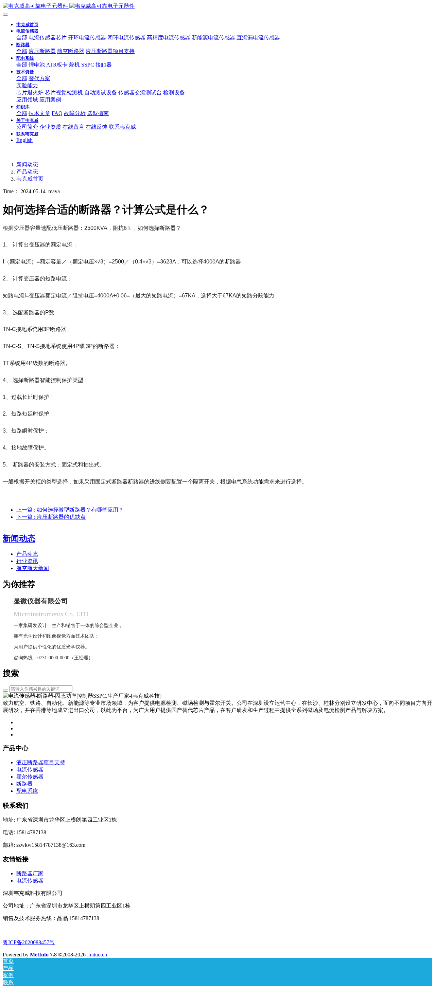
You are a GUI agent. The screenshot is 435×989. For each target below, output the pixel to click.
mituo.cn (97, 954)
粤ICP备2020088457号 (29, 942)
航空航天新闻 (32, 568)
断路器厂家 (30, 873)
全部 (21, 37)
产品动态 (27, 172)
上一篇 (70, 510)
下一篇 (51, 517)
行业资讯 (27, 561)
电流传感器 (30, 880)
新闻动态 (27, 164)
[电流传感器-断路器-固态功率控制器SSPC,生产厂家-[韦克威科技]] (217, 6)
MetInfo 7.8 (43, 954)
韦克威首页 (27, 24)
